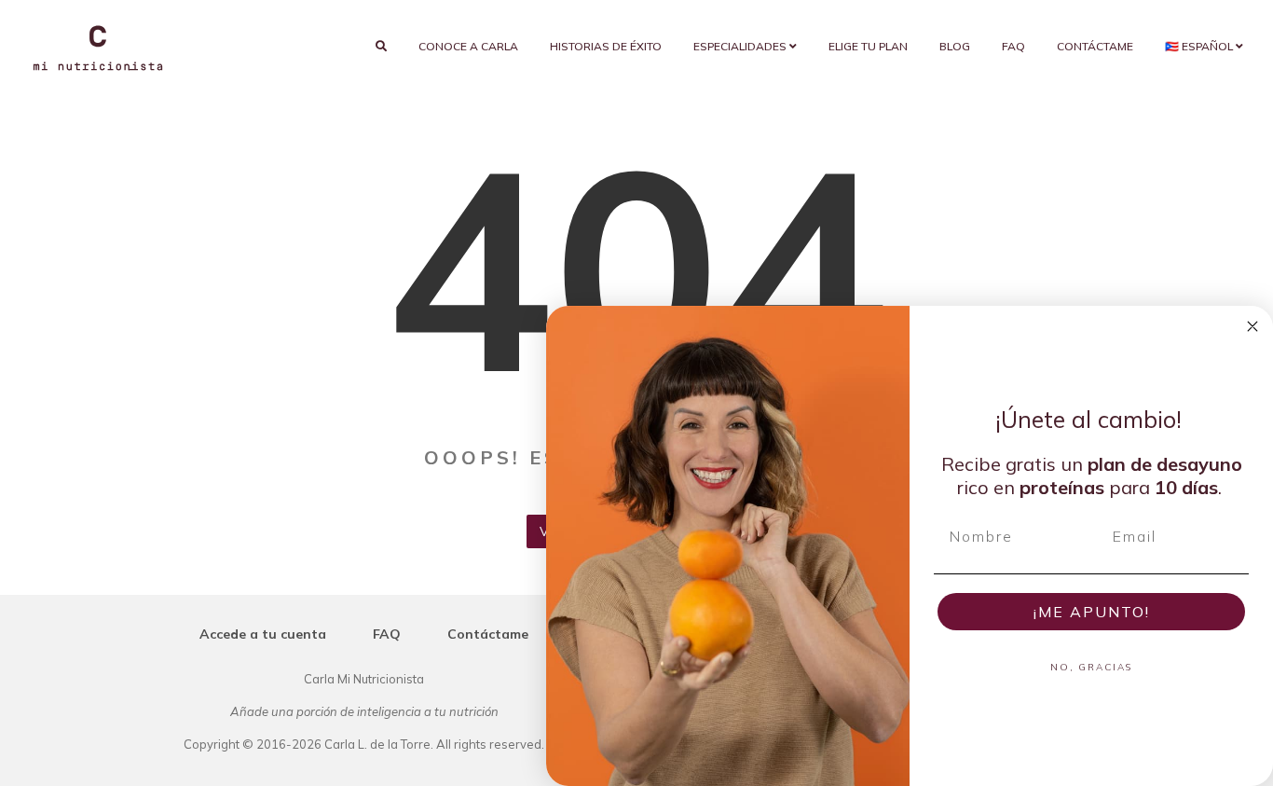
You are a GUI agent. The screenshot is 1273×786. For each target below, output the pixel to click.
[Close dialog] (1252, 326)
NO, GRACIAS (1091, 667)
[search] (381, 46)
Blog (954, 46)
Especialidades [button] (741, 46)
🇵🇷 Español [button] (1200, 46)
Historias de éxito (606, 46)
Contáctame (1095, 46)
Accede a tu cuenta (262, 634)
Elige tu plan (868, 46)
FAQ (1013, 46)
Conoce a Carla (468, 46)
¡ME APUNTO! (1091, 611)
